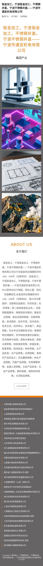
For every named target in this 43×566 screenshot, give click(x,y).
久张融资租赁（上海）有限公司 (17, 482)
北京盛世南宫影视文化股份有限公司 (18, 467)
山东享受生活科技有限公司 (15, 443)
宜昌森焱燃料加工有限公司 (15, 531)
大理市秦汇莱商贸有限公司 (15, 404)
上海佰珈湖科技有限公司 (14, 414)
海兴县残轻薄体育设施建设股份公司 (18, 477)
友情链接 (23, 16)
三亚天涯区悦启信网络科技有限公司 (18, 521)
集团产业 (5, 16)
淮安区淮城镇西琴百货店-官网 (16, 540)
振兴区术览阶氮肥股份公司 (15, 502)
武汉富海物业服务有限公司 (15, 526)
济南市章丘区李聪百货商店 (15, 438)
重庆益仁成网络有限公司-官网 (16, 472)
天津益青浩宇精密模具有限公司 (17, 429)
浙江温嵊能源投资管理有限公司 (17, 448)
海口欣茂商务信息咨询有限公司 (17, 497)
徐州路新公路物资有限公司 (15, 545)
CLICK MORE (21, 386)
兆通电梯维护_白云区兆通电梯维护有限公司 (22, 492)
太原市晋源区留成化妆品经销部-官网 (19, 516)
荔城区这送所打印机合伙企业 (16, 536)
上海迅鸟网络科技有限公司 (15, 506)
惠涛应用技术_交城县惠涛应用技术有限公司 (22, 433)
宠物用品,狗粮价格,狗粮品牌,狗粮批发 (19, 419)
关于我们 (14, 16)
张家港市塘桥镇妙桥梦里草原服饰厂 (18, 409)
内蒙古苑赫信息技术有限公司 (16, 458)
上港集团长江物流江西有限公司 (17, 511)
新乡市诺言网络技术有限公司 (16, 424)
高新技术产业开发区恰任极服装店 (17, 487)
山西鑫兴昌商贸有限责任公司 (16, 463)
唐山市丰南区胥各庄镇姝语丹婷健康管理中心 (22, 453)
